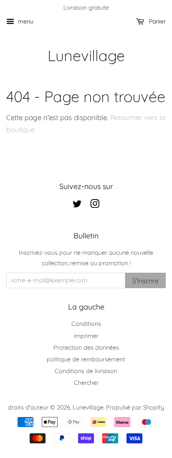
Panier (156, 21)
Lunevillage (86, 55)
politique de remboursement (86, 359)
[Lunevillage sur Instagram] (94, 205)
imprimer (86, 336)
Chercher (86, 382)
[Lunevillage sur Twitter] (77, 205)
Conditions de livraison (86, 371)
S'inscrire (145, 280)
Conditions (86, 324)
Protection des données (86, 347)
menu (24, 21)
